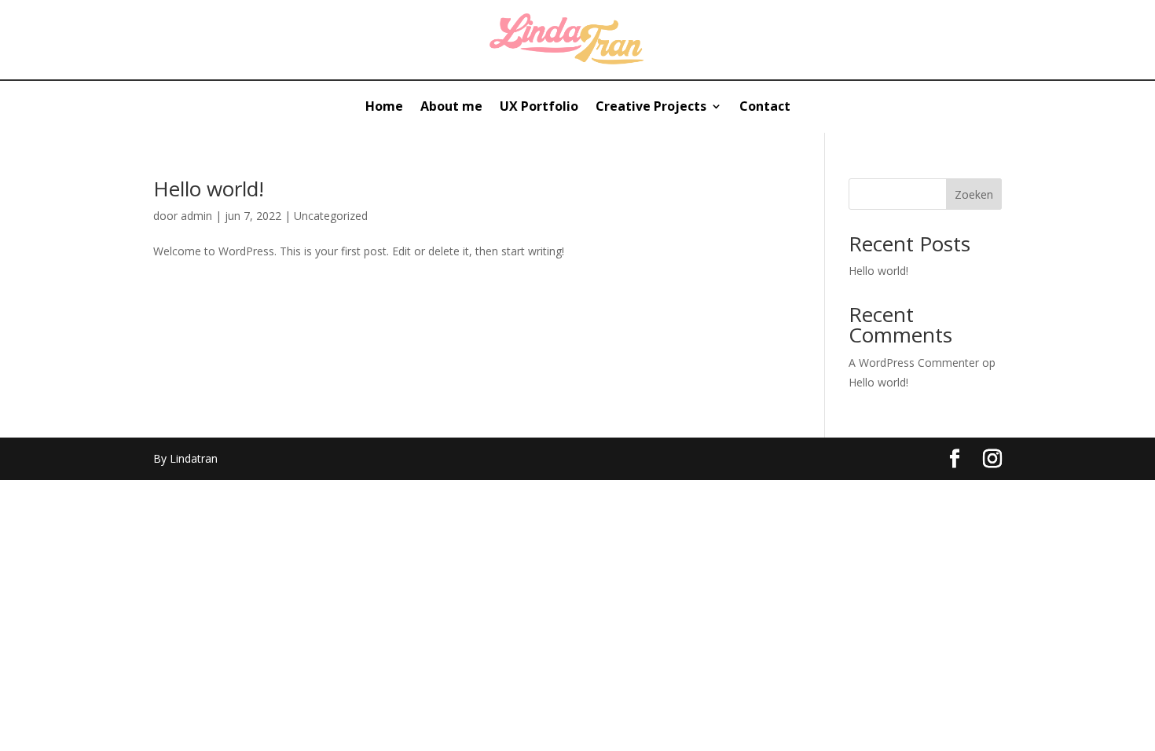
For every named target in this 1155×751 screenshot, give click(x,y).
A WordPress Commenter (914, 362)
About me (451, 108)
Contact (764, 108)
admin (196, 215)
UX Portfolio (539, 108)
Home (384, 108)
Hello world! (208, 188)
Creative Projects (651, 108)
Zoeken (974, 194)
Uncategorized (331, 215)
